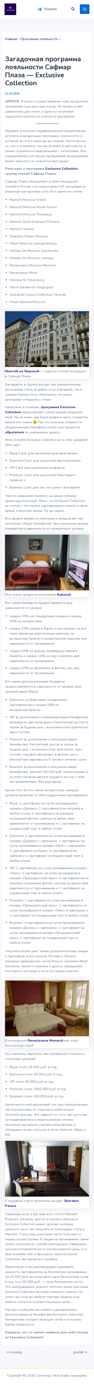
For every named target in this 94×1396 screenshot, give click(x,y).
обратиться (15, 432)
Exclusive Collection (61, 168)
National (64, 594)
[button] (73, 9)
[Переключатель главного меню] (84, 9)
